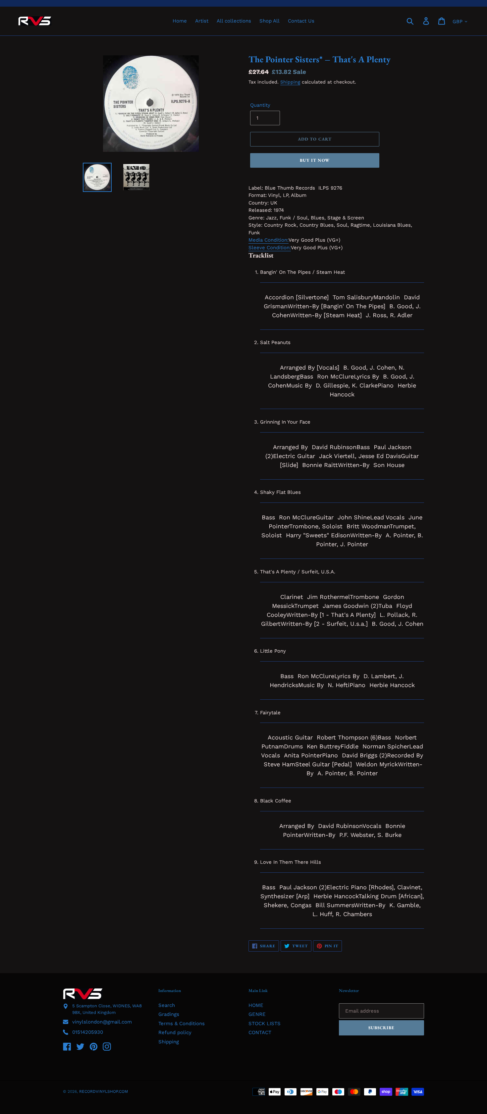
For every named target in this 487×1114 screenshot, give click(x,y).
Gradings (168, 1014)
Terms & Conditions (181, 1023)
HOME (255, 1005)
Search (166, 1005)
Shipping (290, 82)
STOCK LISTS (264, 1023)
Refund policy (174, 1032)
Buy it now (315, 160)
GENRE (257, 1014)
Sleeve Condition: (269, 248)
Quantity (260, 105)
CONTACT (259, 1032)
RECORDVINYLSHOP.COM (103, 1091)
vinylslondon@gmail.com (102, 1022)
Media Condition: (268, 240)
